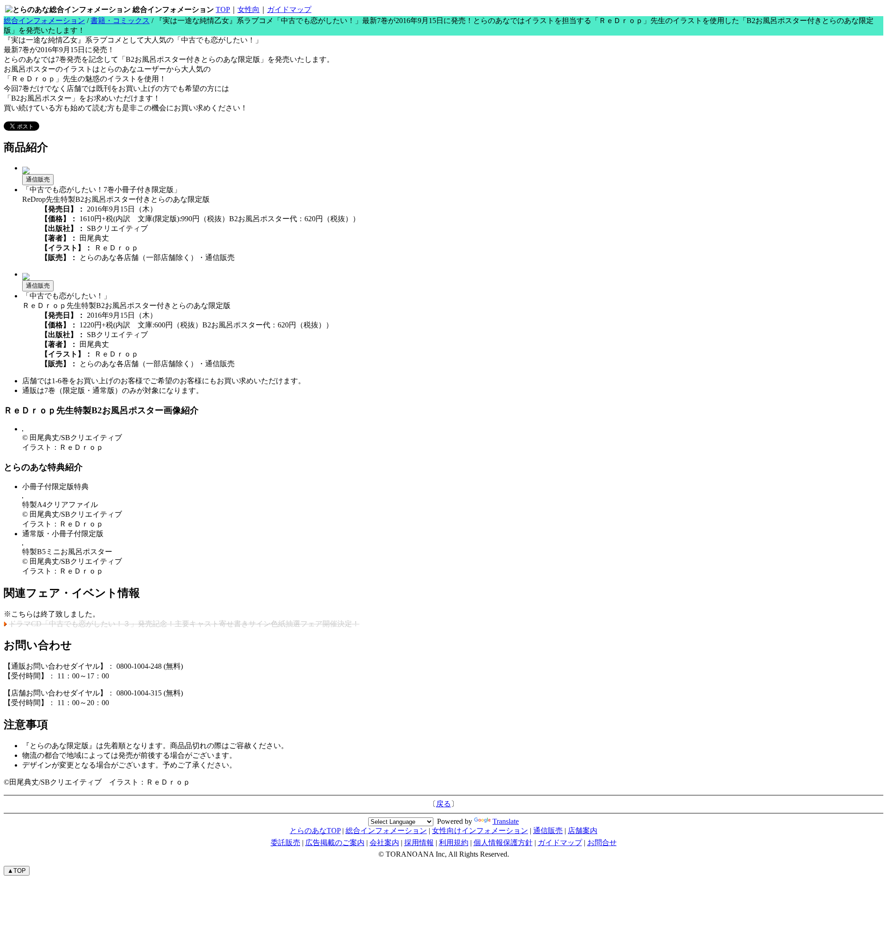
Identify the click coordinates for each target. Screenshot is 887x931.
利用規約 (453, 842)
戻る (443, 804)
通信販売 (38, 179)
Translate (505, 821)
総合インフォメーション (44, 20)
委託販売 (285, 842)
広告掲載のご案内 (335, 842)
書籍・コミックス (120, 20)
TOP (223, 9)
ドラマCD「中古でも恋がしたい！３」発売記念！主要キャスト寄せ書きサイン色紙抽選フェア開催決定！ (184, 624)
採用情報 (419, 842)
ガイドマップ (289, 9)
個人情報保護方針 (503, 842)
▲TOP (16, 870)
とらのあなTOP (315, 830)
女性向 (248, 9)
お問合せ (602, 842)
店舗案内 (582, 830)
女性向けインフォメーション (480, 830)
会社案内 (384, 842)
